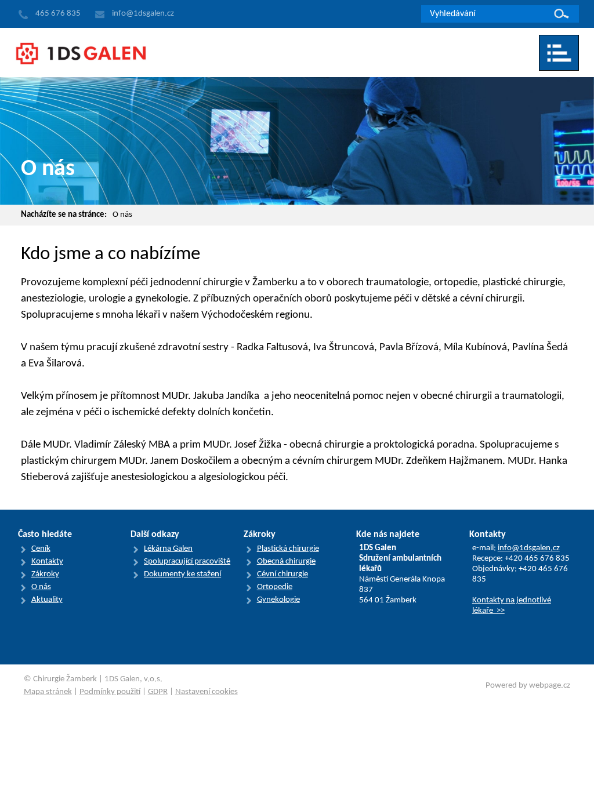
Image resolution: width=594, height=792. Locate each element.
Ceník (40, 548)
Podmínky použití (109, 692)
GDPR (158, 692)
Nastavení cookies (206, 692)
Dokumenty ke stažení (182, 574)
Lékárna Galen (168, 548)
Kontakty (47, 561)
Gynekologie (278, 599)
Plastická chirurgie (288, 548)
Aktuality (47, 599)
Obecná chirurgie (286, 561)
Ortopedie (274, 587)
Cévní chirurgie (282, 574)
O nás (122, 214)
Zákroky (45, 574)
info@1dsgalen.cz (529, 548)
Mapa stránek (48, 692)
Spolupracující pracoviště (187, 561)
